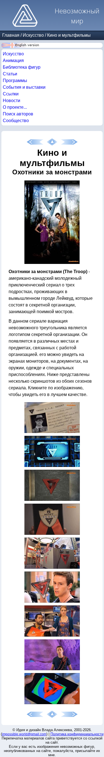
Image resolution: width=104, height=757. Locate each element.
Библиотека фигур (21, 67)
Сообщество (16, 120)
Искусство (33, 35)
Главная (10, 35)
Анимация (13, 60)
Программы (15, 80)
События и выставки (24, 87)
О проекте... (15, 107)
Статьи (10, 73)
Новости (11, 100)
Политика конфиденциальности (76, 734)
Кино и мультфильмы (69, 35)
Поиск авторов (18, 114)
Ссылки (11, 93)
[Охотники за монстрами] (52, 263)
